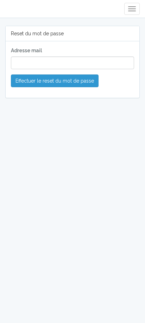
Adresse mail (26, 50)
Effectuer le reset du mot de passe (54, 81)
